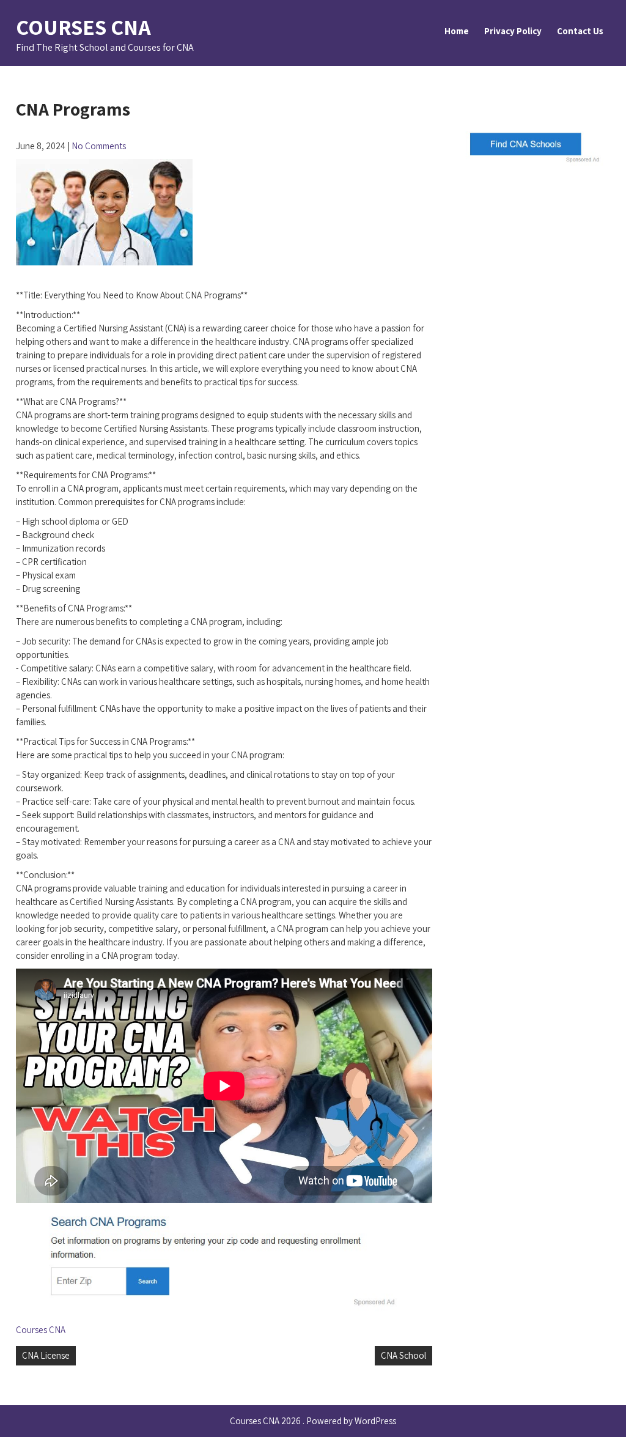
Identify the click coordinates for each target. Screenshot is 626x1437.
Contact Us (580, 31)
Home (456, 31)
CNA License (46, 1355)
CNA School (403, 1355)
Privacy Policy (513, 31)
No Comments (99, 146)
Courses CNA (83, 26)
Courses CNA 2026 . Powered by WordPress (313, 1421)
